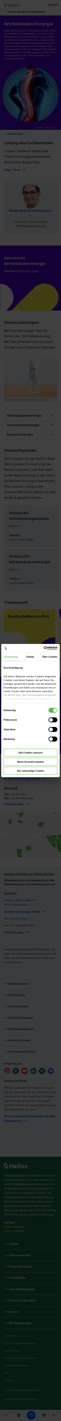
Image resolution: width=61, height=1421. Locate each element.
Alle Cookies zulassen (30, 752)
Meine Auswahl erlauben (30, 761)
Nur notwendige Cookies (30, 770)
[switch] (52, 719)
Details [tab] (30, 656)
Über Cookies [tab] (49, 656)
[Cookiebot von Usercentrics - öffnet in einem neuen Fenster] (43, 648)
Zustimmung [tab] (11, 656)
